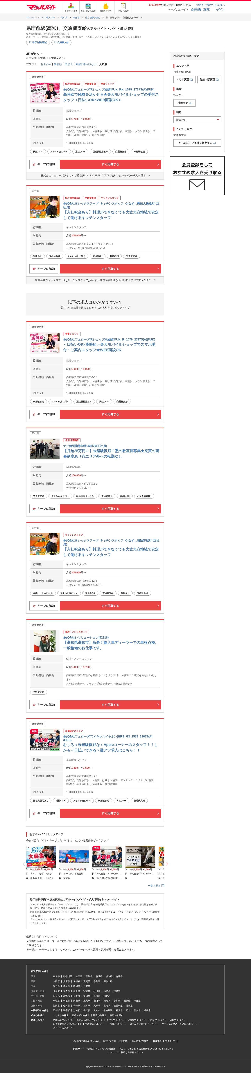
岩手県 (76, 991)
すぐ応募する (110, 164)
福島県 (117, 991)
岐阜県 (66, 986)
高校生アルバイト (115, 1020)
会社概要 (157, 1040)
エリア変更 (182, 79)
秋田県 (97, 991)
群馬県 (119, 976)
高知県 (137, 1000)
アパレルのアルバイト (64, 1027)
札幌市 (147, 1010)
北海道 (56, 991)
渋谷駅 (56, 1010)
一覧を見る (155, 885)
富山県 (86, 996)
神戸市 (119, 1010)
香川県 (117, 1000)
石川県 (97, 996)
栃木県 (109, 976)
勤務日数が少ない (86, 64)
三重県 (86, 986)
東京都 (56, 976)
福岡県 (56, 1005)
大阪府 (56, 981)
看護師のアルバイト (95, 1024)
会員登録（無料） (201, 9)
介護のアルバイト (117, 1024)
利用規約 (123, 1040)
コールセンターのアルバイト (144, 1024)
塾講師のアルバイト (63, 1020)
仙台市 (137, 1010)
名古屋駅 (108, 1010)
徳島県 (107, 1000)
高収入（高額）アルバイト (89, 1020)
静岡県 (76, 986)
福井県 (107, 996)
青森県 (66, 991)
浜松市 (97, 1010)
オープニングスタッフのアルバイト (179, 1024)
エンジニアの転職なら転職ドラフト (125, 1052)
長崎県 (76, 1005)
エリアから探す (61, 1015)
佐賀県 (66, 1005)
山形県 (107, 991)
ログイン (219, 9)
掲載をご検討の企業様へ (210, 4)
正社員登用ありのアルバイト (67, 1024)
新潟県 (66, 996)
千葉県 (89, 976)
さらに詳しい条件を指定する (195, 143)
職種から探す (99, 1015)
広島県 (86, 1000)
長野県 (76, 996)
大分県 (97, 1005)
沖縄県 (129, 1005)
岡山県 (76, 1000)
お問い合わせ (109, 1040)
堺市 (128, 1010)
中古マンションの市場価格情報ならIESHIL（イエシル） (146, 1048)
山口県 (97, 1000)
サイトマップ (171, 1040)
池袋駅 (76, 1010)
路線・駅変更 (207, 79)
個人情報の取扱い (140, 1040)
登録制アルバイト (136, 1020)
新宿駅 (66, 1010)
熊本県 (86, 1005)
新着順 (58, 64)
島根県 (66, 1000)
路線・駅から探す (81, 1015)
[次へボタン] (167, 864)
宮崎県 (107, 1005)
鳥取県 (56, 1000)
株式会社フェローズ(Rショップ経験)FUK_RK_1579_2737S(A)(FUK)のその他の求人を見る (93, 175)
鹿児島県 (118, 1005)
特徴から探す (116, 1015)
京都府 (76, 981)
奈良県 (97, 981)
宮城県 (86, 991)
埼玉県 (79, 976)
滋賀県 (86, 981)
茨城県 (99, 976)
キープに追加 (46, 164)
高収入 (69, 64)
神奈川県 (67, 976)
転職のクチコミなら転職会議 (101, 1048)
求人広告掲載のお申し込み (86, 1040)
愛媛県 (127, 1000)
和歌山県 (108, 981)
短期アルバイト (177, 1020)
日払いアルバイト (157, 1020)
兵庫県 (66, 981)
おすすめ (46, 64)
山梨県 (56, 996)
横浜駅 (86, 1010)
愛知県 (56, 986)
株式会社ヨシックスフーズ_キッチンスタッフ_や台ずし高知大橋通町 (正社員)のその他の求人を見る (93, 280)
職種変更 (183, 102)
